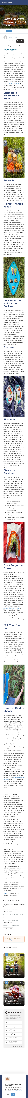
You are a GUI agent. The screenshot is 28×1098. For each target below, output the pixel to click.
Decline (7, 1094)
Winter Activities (13, 1038)
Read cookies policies (17, 1090)
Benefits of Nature (13, 1034)
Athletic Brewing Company (12, 608)
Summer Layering (13, 1042)
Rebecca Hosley (12, 37)
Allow (13, 1094)
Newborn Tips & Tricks (14, 1027)
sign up (16, 940)
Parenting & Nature (8, 928)
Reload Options (18, 1046)
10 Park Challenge (13, 83)
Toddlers (6, 911)
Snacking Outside (8, 922)
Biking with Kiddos (13, 1031)
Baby (10, 1023)
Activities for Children (9, 917)
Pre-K (11, 911)
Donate (6, 893)
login (11, 940)
